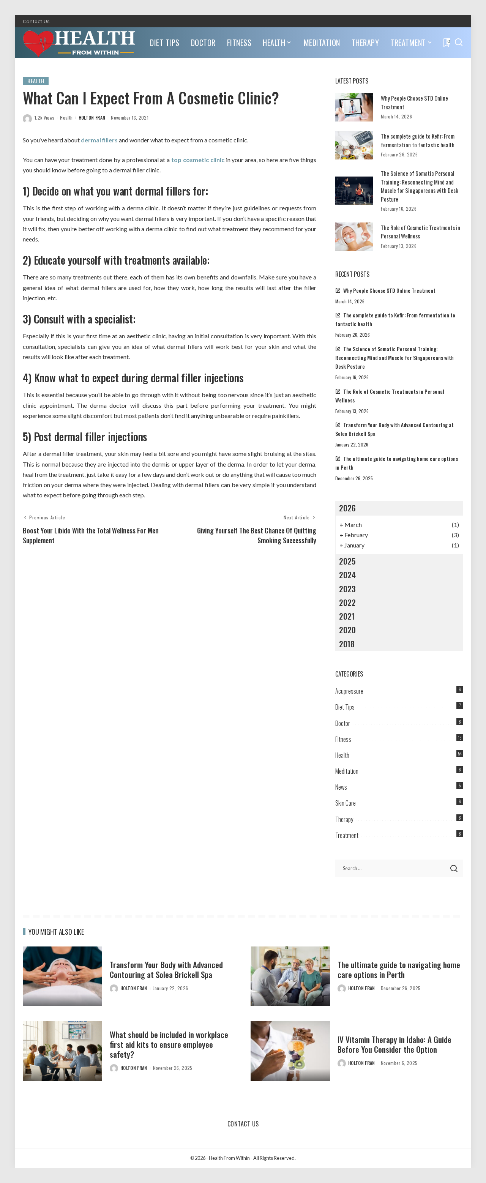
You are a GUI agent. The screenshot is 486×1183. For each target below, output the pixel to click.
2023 (347, 589)
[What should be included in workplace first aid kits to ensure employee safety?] (62, 1051)
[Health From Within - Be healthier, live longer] (81, 42)
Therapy (344, 819)
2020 (347, 630)
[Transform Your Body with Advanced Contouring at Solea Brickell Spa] (62, 976)
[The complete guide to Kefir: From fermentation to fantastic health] (354, 145)
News (341, 787)
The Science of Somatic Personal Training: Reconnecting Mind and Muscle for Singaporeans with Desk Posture (419, 186)
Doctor (342, 723)
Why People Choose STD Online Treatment (389, 290)
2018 (347, 644)
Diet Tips (345, 706)
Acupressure (349, 691)
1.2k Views (44, 117)
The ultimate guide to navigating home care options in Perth (399, 969)
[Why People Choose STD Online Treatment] (354, 107)
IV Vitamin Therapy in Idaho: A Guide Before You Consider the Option (394, 1044)
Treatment (346, 835)
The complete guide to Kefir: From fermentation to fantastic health (417, 140)
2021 (347, 616)
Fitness (343, 739)
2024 (347, 574)
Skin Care (345, 803)
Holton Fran (92, 117)
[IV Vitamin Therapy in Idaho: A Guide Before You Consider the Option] (290, 1051)
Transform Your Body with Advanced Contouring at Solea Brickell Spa (166, 969)
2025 (347, 561)
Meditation (346, 771)
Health (35, 81)
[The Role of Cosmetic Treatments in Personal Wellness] (354, 236)
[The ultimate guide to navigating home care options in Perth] (290, 976)
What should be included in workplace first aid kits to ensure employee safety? (169, 1044)
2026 (347, 508)
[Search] (458, 42)
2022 (347, 602)
